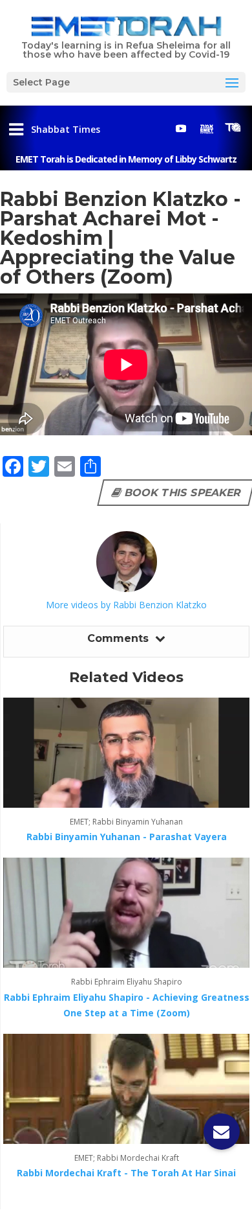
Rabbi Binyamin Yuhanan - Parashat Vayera (126, 836)
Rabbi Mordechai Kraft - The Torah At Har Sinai (126, 1173)
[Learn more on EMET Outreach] (206, 128)
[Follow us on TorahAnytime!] (232, 127)
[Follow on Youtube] (181, 128)
